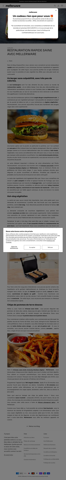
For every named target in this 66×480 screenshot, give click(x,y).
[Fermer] (56, 10)
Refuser (50, 247)
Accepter (32, 247)
